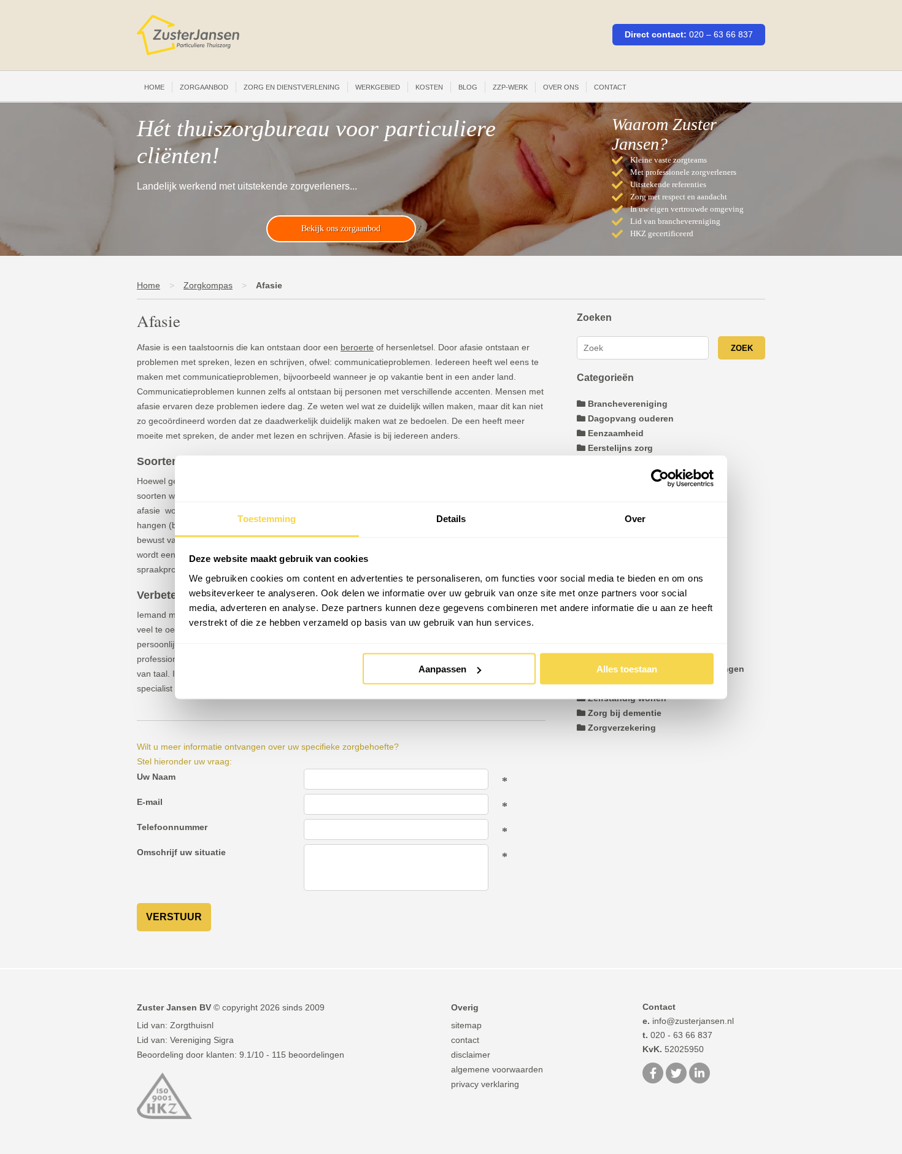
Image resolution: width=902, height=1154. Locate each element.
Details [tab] (451, 518)
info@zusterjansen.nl (688, 1021)
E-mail (150, 802)
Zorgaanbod (204, 87)
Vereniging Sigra (202, 1040)
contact (465, 1040)
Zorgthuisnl (192, 1025)
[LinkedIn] (699, 1074)
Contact (610, 87)
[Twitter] (676, 1074)
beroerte (357, 347)
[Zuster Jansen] (188, 35)
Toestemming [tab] (266, 518)
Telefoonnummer (172, 827)
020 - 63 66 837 (677, 1035)
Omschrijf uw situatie (181, 852)
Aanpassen (442, 669)
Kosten (429, 87)
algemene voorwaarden (497, 1069)
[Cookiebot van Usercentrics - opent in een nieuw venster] (660, 478)
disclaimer (470, 1055)
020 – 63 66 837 (721, 34)
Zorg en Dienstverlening (292, 87)
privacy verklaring (485, 1084)
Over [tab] (635, 518)
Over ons (561, 87)
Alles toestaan (626, 669)
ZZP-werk (510, 87)
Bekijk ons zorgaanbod (340, 228)
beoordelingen (308, 1055)
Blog (467, 87)
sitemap (466, 1025)
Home (154, 87)
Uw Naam (156, 777)
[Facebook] (652, 1074)
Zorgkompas (208, 285)
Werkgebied (377, 87)
